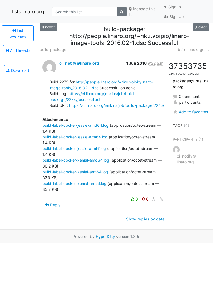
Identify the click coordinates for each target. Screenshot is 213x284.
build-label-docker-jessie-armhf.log (74, 148)
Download (19, 70)
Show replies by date (145, 219)
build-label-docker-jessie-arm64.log (75, 137)
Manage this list (142, 11)
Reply (54, 204)
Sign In (174, 6)
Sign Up (176, 16)
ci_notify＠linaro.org (79, 63)
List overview (18, 33)
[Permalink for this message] (161, 199)
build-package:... (55, 49)
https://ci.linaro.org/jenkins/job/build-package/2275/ (116, 105)
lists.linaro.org (28, 11)
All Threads (19, 50)
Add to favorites (193, 112)
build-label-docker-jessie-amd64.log (75, 125)
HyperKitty (105, 236)
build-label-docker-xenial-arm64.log (75, 171)
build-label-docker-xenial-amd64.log (75, 160)
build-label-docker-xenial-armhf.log (74, 183)
